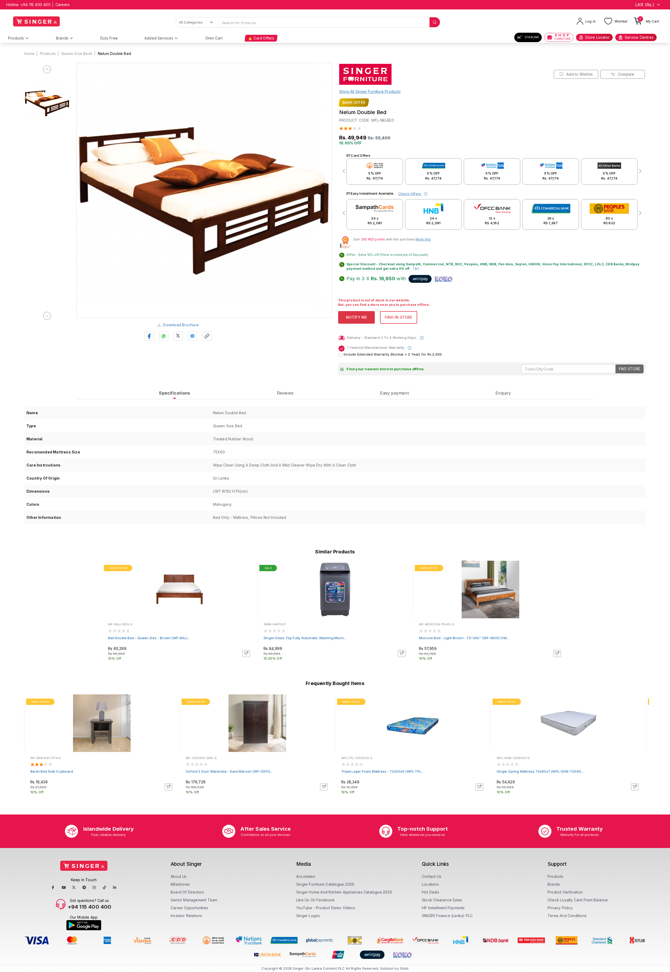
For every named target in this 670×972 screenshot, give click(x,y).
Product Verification (565, 892)
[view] (250, 583)
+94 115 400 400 (36, 4)
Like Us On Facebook (315, 900)
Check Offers (410, 194)
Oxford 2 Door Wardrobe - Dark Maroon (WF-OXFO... (229, 771)
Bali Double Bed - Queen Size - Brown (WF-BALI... (149, 638)
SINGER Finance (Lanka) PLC (447, 915)
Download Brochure (180, 325)
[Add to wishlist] (250, 569)
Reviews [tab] (285, 393)
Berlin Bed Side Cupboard (51, 771)
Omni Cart (213, 38)
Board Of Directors (187, 892)
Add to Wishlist (579, 74)
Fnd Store (629, 369)
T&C (416, 269)
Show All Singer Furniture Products (370, 91)
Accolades (305, 876)
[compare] (250, 576)
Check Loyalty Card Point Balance (578, 900)
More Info (423, 239)
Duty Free (109, 38)
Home (29, 53)
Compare (625, 74)
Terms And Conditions (567, 915)
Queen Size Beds (76, 53)
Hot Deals (430, 892)
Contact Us (431, 876)
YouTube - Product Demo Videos (325, 908)
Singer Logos (308, 915)
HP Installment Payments (443, 908)
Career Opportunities (189, 908)
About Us (179, 876)
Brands (62, 38)
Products (16, 38)
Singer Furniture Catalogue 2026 (325, 884)
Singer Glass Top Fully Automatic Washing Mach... (305, 638)
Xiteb (404, 968)
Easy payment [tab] (394, 393)
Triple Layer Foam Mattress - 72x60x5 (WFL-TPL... (382, 771)
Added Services (158, 38)
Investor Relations (186, 915)
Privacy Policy (560, 908)
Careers (62, 4)
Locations (430, 884)
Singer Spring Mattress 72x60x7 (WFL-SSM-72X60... (540, 771)
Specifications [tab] (174, 393)
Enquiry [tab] (503, 393)
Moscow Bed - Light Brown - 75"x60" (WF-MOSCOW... (464, 638)
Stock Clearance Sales (442, 900)
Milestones (180, 884)
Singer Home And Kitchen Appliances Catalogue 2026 (344, 892)
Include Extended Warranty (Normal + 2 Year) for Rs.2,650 (393, 354)
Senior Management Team (194, 900)
